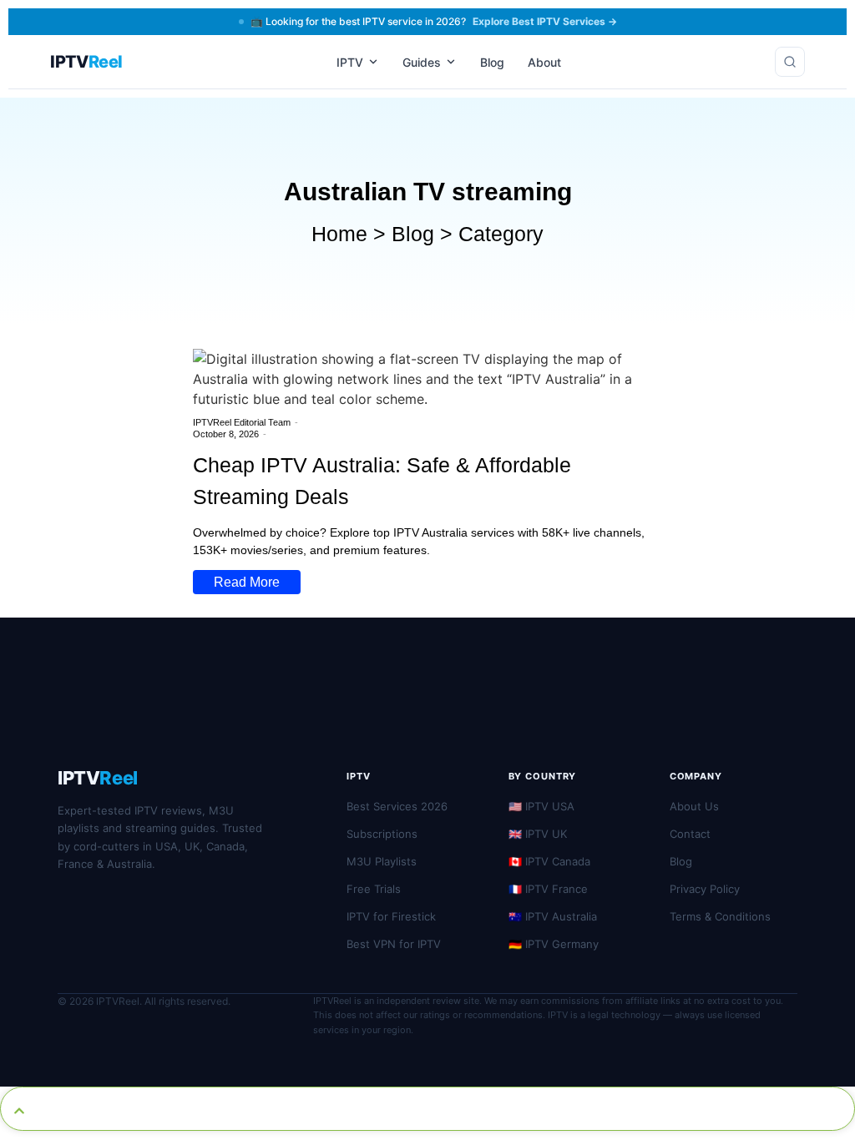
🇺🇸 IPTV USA (541, 806)
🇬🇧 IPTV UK (537, 833)
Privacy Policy (705, 888)
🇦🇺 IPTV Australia (552, 916)
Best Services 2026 (397, 806)
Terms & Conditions (720, 916)
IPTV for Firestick (391, 916)
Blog (492, 62)
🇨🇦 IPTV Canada (549, 861)
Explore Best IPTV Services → (545, 21)
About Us (694, 806)
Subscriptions (382, 833)
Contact (690, 833)
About (544, 62)
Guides (421, 62)
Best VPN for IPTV (394, 944)
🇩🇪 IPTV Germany (553, 944)
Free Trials (374, 888)
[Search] (790, 62)
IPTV (349, 62)
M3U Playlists (382, 861)
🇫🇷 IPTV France (548, 888)
